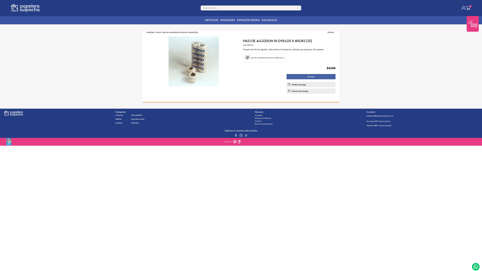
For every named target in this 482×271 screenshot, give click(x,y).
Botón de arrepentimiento (264, 124)
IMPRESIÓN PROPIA (248, 20)
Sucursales (258, 115)
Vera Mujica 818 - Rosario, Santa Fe (378, 121)
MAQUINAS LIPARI (137, 119)
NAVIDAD (118, 123)
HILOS (158, 32)
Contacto (258, 121)
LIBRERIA (118, 119)
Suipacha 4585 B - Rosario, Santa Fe (379, 125)
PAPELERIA (150, 32)
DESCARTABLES (136, 115)
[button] (236, 55)
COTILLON (119, 115)
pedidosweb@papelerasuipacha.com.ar (380, 116)
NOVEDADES (227, 20)
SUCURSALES (269, 20)
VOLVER (330, 32)
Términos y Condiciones (263, 118)
